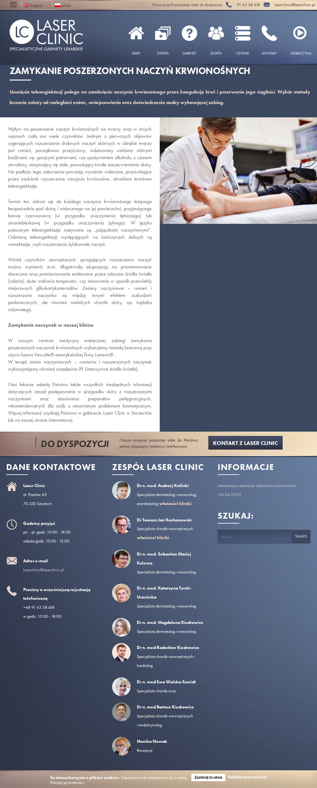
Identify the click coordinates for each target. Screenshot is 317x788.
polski (65, 4)
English (35, 4)
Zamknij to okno (208, 777)
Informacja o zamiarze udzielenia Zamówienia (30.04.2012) (257, 490)
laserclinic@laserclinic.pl (43, 569)
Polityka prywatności (247, 777)
